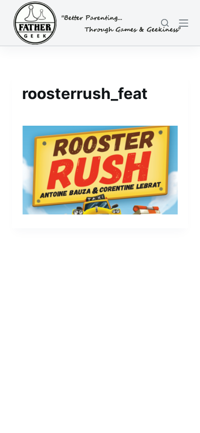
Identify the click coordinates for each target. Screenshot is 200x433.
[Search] (165, 23)
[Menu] (183, 23)
